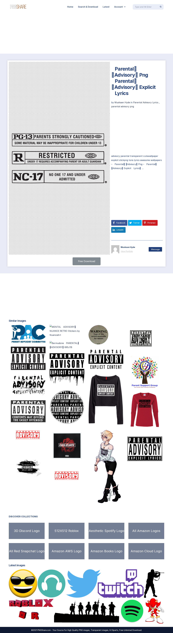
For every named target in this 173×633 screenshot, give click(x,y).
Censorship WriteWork (102, 341)
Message (155, 249)
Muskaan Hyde (122, 102)
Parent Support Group (141, 385)
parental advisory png (122, 106)
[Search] (161, 6)
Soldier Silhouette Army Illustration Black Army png (86, 620)
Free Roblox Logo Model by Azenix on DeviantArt (38, 620)
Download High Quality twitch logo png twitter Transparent (102, 594)
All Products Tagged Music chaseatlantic (74, 460)
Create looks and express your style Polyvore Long (117, 421)
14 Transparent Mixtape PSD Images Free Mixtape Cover (42, 419)
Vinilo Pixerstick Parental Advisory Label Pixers (40, 482)
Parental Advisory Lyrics (145, 102)
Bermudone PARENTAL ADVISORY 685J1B (77, 346)
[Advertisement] (81, 34)
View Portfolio (127, 251)
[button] (87, 261)
